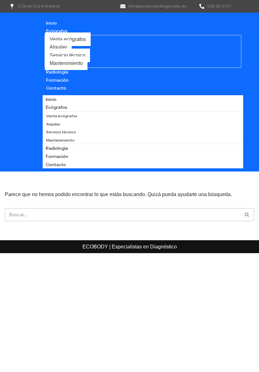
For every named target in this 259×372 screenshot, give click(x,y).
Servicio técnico (67, 55)
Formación (57, 80)
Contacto (56, 88)
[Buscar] (247, 214)
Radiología (57, 72)
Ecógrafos (57, 31)
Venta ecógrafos (68, 39)
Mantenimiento (66, 63)
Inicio (51, 23)
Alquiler (58, 47)
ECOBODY (95, 246)
